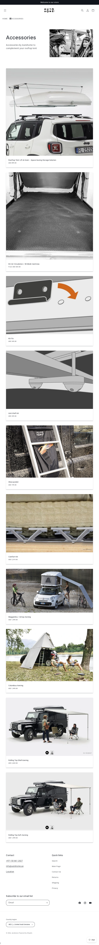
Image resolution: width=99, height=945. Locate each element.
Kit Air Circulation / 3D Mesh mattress (23, 264)
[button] (5, 10)
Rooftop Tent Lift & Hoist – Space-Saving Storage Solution (32, 160)
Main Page (56, 866)
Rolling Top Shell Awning (18, 760)
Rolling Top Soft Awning (18, 835)
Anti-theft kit (13, 413)
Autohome (15, 933)
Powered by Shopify (25, 933)
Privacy (55, 888)
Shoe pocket (13, 482)
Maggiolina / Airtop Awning (19, 617)
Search (55, 861)
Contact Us (56, 872)
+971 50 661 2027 (14, 861)
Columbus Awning (15, 686)
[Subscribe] (46, 903)
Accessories (17, 19)
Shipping (55, 883)
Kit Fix (11, 339)
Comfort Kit (13, 557)
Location (10, 871)
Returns (55, 877)
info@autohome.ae (15, 866)
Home (4, 19)
